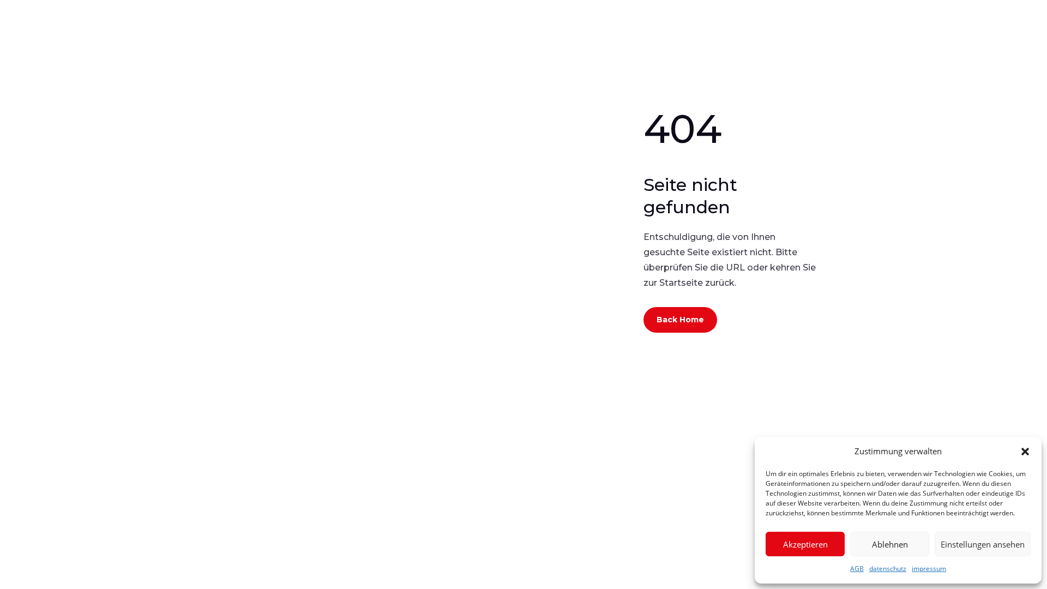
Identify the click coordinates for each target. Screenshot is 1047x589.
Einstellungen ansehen (983, 544)
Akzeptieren (805, 544)
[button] (1025, 451)
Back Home (680, 319)
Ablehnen (890, 544)
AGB (857, 568)
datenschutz (887, 568)
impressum (929, 568)
